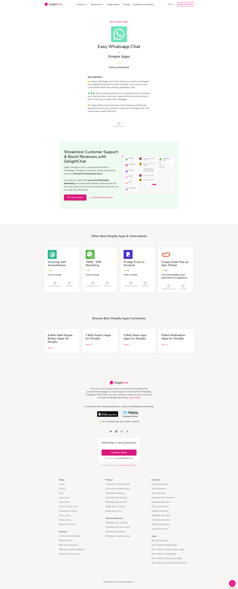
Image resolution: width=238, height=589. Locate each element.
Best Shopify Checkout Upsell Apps (167, 558)
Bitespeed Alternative (161, 502)
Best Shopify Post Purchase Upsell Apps (169, 563)
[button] (82, 4)
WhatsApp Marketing (114, 493)
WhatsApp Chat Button (115, 531)
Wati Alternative (158, 493)
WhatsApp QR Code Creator (117, 527)
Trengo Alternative (160, 529)
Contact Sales (119, 452)
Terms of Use (64, 515)
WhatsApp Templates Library (117, 536)
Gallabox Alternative (160, 511)
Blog (61, 493)
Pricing (126, 4)
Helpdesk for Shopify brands (117, 484)
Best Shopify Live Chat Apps (164, 554)
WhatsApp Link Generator (116, 523)
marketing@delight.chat (128, 465)
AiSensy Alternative (160, 506)
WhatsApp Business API (116, 502)
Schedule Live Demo (143, 4)
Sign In (170, 4)
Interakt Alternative (160, 484)
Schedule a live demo (102, 197)
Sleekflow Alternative (161, 524)
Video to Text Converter (69, 554)
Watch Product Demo (68, 506)
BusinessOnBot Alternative (163, 497)
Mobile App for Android (115, 506)
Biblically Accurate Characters (71, 549)
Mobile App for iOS (113, 511)
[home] (53, 4)
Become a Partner (67, 524)
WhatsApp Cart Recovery (116, 497)
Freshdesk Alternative (161, 520)
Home (62, 484)
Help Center (113, 4)
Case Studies (64, 502)
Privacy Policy (65, 520)
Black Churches (65, 540)
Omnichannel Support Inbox (117, 489)
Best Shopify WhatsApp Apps (164, 545)
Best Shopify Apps (119, 22)
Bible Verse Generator (68, 545)
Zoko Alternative (159, 489)
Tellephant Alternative (161, 515)
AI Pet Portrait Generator (70, 536)
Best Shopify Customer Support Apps (168, 549)
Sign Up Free (185, 4)
